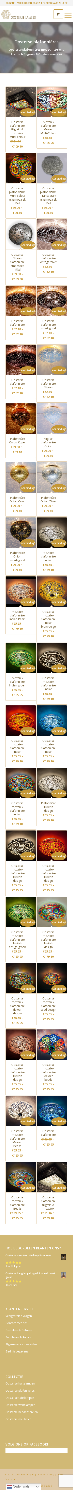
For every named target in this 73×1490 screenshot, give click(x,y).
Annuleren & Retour (18, 1337)
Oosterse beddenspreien (21, 1412)
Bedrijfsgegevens (16, 1351)
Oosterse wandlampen (20, 1405)
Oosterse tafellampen (19, 1398)
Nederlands (21, 1486)
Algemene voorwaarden (21, 1344)
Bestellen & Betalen (18, 1330)
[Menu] (66, 15)
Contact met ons (16, 1323)
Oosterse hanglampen (20, 1383)
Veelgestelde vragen (18, 1316)
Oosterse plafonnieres (20, 1390)
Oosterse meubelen (18, 1419)
